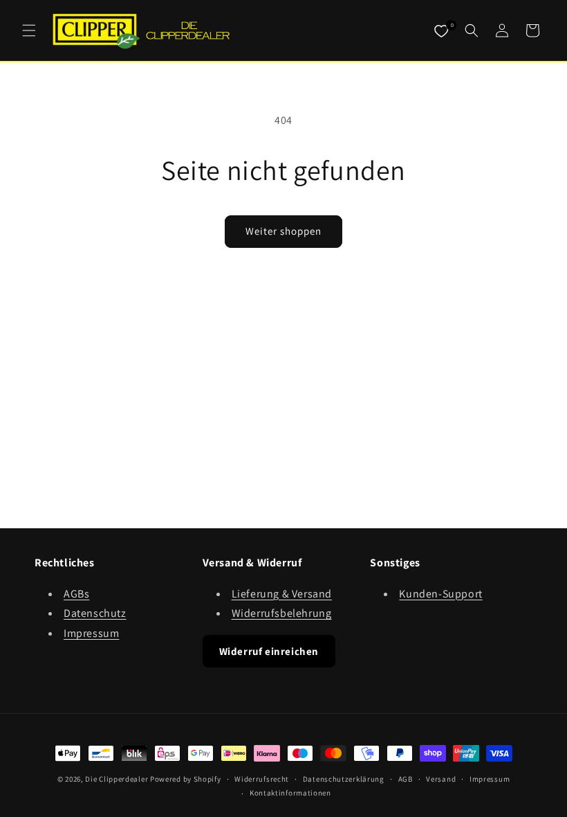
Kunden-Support (440, 593)
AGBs (76, 593)
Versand (441, 779)
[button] (29, 30)
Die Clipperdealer (116, 779)
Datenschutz (95, 613)
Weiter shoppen (283, 230)
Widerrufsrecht (261, 779)
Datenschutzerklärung (343, 779)
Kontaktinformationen (290, 793)
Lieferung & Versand (282, 593)
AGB (405, 779)
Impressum (91, 633)
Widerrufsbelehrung (282, 613)
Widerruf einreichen (269, 651)
